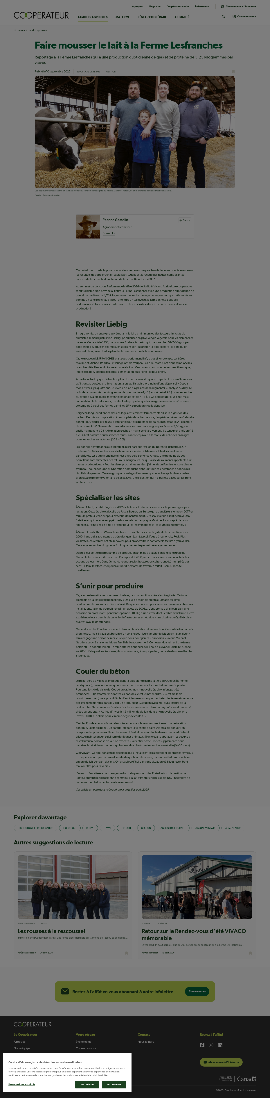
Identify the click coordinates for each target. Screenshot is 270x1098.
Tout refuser (87, 1084)
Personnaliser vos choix (21, 1084)
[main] (67, 1072)
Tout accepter (114, 1084)
